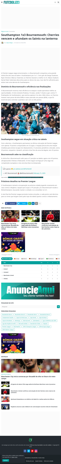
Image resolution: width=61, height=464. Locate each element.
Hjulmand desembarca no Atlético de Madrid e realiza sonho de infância (32, 399)
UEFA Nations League (8, 329)
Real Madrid (17, 326)
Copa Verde (33, 317)
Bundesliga (32, 258)
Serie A (24, 258)
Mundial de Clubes (35, 323)
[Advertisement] (30, 18)
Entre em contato (48, 461)
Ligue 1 (41, 258)
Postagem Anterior (7, 254)
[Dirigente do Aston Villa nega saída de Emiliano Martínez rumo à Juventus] (30, 216)
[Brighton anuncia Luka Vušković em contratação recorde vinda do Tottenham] (5, 406)
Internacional (26, 320)
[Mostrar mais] (39, 203)
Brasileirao (50, 258)
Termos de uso (30, 461)
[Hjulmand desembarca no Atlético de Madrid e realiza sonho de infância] (5, 399)
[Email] (36, 203)
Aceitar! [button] (6, 460)
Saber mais (14, 457)
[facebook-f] (25, 451)
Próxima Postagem (54, 254)
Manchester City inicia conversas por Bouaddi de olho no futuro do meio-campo (10, 226)
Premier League (7, 258)
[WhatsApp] (29, 203)
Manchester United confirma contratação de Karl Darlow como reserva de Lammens (50, 226)
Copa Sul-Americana (21, 317)
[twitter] (28, 451)
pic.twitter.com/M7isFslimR (22, 169)
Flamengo (17, 320)
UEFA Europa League (44, 326)
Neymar (45, 323)
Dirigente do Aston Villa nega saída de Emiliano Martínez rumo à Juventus (30, 225)
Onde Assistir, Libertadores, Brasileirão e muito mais (30, 458)
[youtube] (32, 451)
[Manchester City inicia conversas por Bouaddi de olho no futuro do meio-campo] (10, 216)
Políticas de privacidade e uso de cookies (40, 445)
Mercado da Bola (23, 323)
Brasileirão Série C (32, 314)
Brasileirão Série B (20, 314)
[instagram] (36, 451)
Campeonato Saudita (7, 317)
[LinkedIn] (33, 203)
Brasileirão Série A (7, 314)
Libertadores (36, 320)
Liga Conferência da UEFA (49, 320)
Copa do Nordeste (7, 320)
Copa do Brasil (43, 317)
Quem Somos (38, 461)
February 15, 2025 (39, 173)
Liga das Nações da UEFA (9, 323)
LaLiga (16, 258)
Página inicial (4, 31)
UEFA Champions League (29, 326)
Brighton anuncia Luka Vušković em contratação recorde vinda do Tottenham (34, 406)
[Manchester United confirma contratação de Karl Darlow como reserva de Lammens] (51, 216)
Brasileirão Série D (45, 314)
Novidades (12, 31)
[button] (2, 2)
